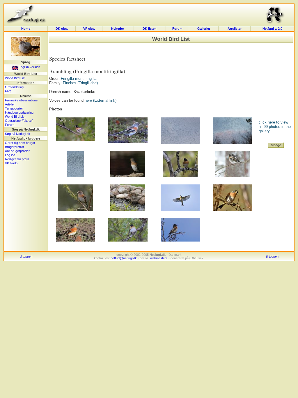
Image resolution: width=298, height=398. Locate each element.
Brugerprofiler (14, 147)
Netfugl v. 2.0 (272, 28)
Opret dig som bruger (20, 143)
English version (29, 67)
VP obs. (89, 28)
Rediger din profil (17, 159)
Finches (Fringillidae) (80, 83)
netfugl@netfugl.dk (124, 258)
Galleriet (203, 28)
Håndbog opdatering (19, 112)
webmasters (159, 258)
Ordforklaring (14, 87)
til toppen (26, 256)
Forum (177, 28)
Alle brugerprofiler (17, 151)
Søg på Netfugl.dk (17, 133)
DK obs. (62, 28)
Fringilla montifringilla (78, 78)
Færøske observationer (22, 100)
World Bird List (15, 78)
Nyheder (118, 28)
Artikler (10, 104)
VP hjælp (11, 163)
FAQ (8, 91)
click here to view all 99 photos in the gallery (275, 126)
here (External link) (100, 100)
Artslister (235, 28)
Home (25, 28)
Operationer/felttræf (19, 120)
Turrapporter (14, 108)
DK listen (150, 28)
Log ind (10, 155)
